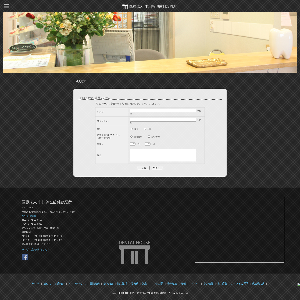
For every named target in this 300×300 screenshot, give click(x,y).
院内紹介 (108, 283)
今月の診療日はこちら (37, 249)
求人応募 (222, 283)
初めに (47, 283)
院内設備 (122, 283)
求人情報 (208, 283)
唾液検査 (172, 283)
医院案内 (95, 283)
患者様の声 (258, 283)
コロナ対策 (157, 283)
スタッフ (195, 283)
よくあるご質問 (239, 283)
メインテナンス (77, 283)
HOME (36, 283)
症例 (183, 283)
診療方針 (60, 283)
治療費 (134, 283)
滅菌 (144, 283)
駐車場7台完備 (29, 215)
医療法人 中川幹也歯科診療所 (151, 293)
